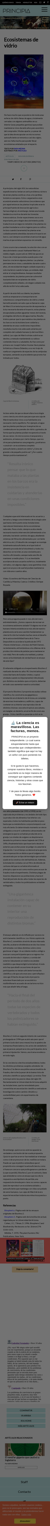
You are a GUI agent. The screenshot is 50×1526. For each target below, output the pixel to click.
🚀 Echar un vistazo (25, 802)
